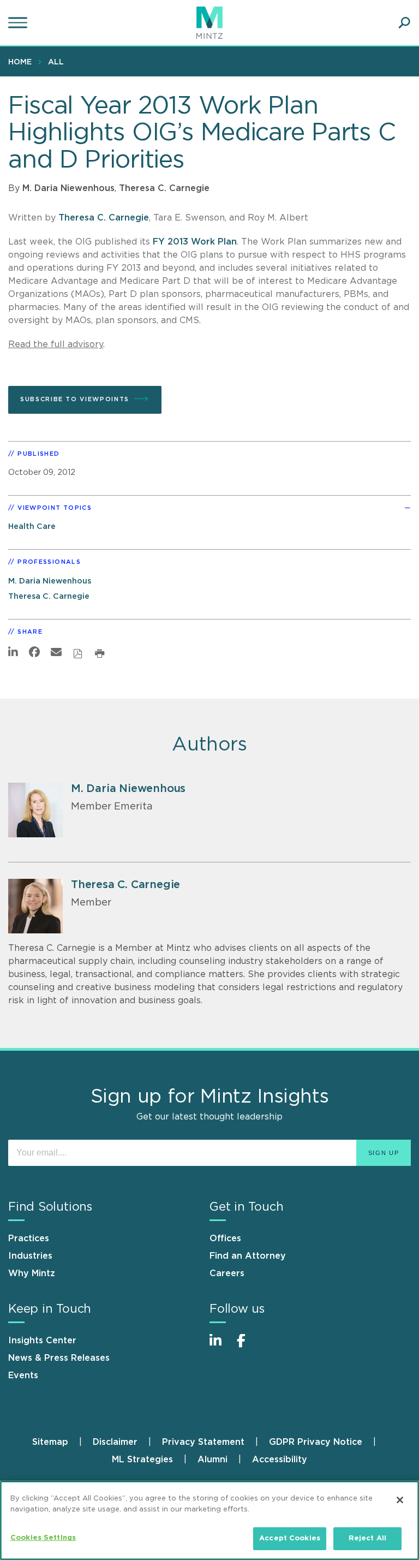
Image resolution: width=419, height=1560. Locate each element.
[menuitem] (22, 61)
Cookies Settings (43, 1537)
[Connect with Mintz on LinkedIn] (220, 1346)
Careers (227, 1273)
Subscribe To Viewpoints (74, 399)
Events (23, 1375)
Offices (225, 1238)
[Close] (400, 1500)
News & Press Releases (59, 1358)
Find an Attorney (248, 1256)
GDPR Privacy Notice (315, 1442)
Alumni (212, 1459)
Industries (30, 1256)
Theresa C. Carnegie (164, 188)
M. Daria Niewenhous (68, 188)
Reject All (367, 1538)
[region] (209, 1520)
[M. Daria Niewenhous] (35, 810)
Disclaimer (115, 1442)
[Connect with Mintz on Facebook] (248, 1346)
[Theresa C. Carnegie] (35, 906)
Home (20, 62)
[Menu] (19, 23)
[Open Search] (404, 23)
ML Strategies (142, 1459)
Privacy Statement (203, 1442)
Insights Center (42, 1340)
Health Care (32, 526)
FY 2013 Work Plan (195, 241)
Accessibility (279, 1459)
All (56, 62)
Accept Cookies (289, 1538)
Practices (28, 1238)
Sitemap (50, 1442)
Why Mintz (31, 1273)
